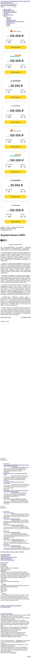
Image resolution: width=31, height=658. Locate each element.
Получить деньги (15, 47)
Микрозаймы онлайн (9, 10)
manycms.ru (13, 652)
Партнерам (15, 1)
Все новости (4, 459)
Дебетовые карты (11, 20)
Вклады (9, 18)
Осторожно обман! (5, 554)
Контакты (20, 1)
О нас (2, 1)
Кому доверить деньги (9, 512)
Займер (4, 584)
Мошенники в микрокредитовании (12, 518)
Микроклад (3, 570)
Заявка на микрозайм (6, 558)
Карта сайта (27, 1)
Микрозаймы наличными (10, 12)
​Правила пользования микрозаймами (12, 545)
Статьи (10, 1)
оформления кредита (17, 291)
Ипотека (9, 17)
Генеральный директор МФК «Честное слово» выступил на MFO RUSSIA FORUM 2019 (16, 465)
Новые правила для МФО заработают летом (13, 539)
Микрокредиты (11, 22)
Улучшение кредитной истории (9, 557)
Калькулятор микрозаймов (7, 560)
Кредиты (6, 13)
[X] (1, 240)
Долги (8, 25)
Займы (8, 24)
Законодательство (5, 555)
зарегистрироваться (11, 5)
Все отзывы (4, 564)
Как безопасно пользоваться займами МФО (13, 525)
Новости (6, 1)
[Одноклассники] (6, 240)
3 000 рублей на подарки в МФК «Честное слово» (15, 499)
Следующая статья (25, 317)
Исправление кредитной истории (15, 21)
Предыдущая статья (6, 317)
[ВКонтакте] (4, 240)
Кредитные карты (8, 14)
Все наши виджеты (5, 607)
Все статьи (3, 507)
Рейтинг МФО (7, 9)
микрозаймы (19, 640)
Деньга (4, 593)
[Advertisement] (15, 388)
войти (2, 5)
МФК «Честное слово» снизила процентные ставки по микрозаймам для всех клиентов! (16, 491)
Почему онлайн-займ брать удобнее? (12, 532)
